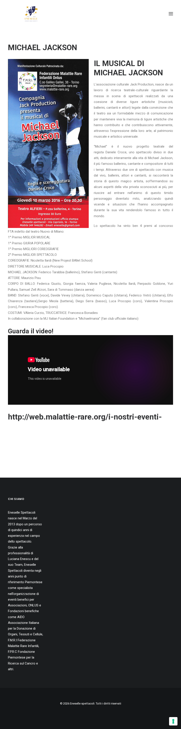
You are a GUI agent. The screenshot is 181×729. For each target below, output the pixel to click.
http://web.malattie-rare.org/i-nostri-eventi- (85, 416)
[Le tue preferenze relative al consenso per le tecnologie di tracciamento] (173, 721)
